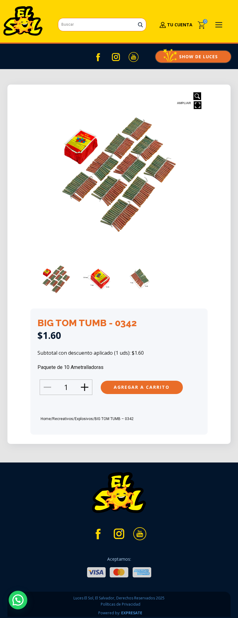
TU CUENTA (179, 25)
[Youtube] (134, 57)
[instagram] (116, 57)
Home (46, 419)
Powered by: (120, 613)
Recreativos (62, 419)
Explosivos (84, 419)
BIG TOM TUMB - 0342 (87, 323)
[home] (22, 21)
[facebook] (98, 57)
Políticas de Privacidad (120, 604)
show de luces (193, 56)
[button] (18, 600)
